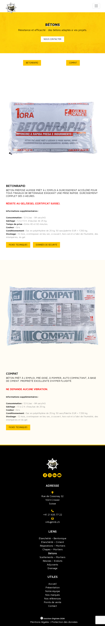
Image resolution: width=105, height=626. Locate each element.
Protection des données (64, 622)
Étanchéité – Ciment (52, 542)
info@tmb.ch (52, 522)
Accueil (52, 583)
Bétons (52, 553)
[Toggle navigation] (96, 6)
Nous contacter (52, 39)
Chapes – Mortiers (53, 549)
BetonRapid (32, 63)
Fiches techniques (18, 245)
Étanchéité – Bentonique (52, 538)
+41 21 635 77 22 (52, 514)
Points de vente (52, 602)
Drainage (52, 568)
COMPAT (73, 63)
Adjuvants (52, 564)
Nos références (52, 598)
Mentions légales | (40, 622)
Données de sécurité (46, 245)
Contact (52, 605)
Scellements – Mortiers (52, 557)
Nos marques (52, 594)
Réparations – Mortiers (52, 545)
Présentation (53, 587)
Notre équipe (52, 591)
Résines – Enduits (52, 560)
